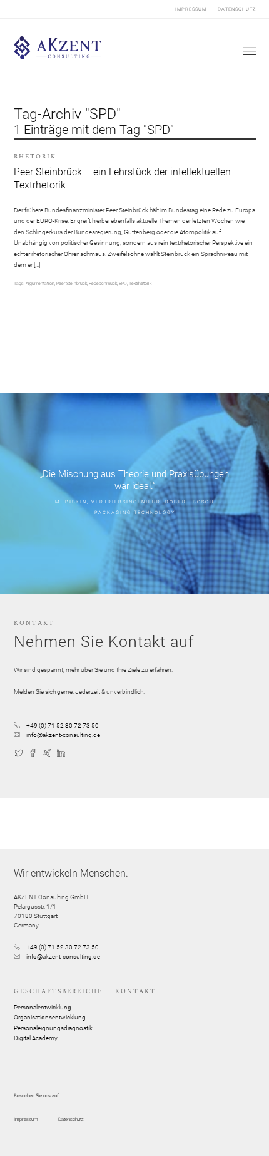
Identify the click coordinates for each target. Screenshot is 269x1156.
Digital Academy (36, 1038)
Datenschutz (237, 9)
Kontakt (135, 991)
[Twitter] (19, 752)
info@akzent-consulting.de (63, 734)
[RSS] (75, 752)
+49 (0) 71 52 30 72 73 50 (62, 725)
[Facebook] (33, 752)
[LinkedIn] (61, 752)
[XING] (47, 752)
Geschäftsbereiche (58, 991)
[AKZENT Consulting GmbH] (58, 57)
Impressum (190, 9)
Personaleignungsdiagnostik (53, 1027)
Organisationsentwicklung (50, 1017)
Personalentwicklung (42, 1007)
